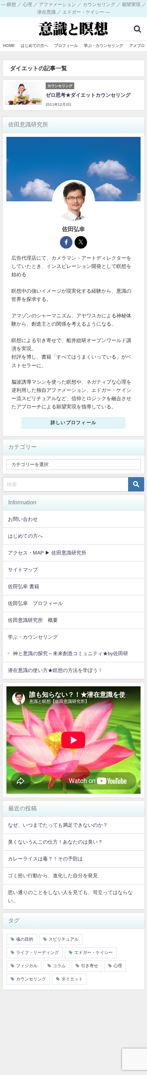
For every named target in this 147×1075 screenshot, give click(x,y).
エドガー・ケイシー (93, 952)
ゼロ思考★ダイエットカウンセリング (88, 94)
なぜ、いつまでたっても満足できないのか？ (58, 824)
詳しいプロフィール (74, 422)
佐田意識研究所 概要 (33, 620)
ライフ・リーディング (37, 952)
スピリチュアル (63, 939)
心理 (117, 966)
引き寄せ (89, 966)
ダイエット (72, 979)
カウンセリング (31, 979)
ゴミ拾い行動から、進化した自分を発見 (53, 875)
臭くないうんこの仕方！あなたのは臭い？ (55, 841)
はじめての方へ (25, 535)
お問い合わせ (23, 519)
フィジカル (26, 966)
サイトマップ (23, 569)
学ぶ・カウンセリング (33, 636)
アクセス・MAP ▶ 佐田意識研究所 (47, 552)
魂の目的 (24, 939)
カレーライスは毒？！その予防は (45, 858)
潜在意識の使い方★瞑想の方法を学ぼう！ (55, 670)
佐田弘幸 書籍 (23, 586)
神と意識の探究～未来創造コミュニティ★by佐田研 (70, 653)
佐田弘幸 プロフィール (35, 603)
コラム (59, 966)
